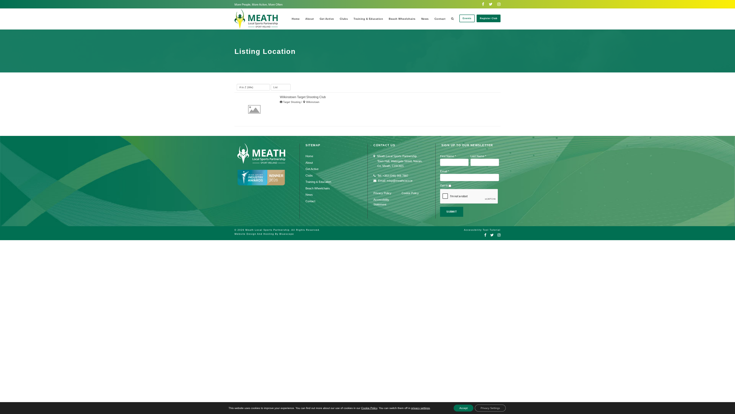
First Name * (448, 156)
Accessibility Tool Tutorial (482, 230)
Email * (444, 171)
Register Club (488, 18)
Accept (463, 408)
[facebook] (483, 4)
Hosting (268, 234)
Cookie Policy (410, 193)
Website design (245, 234)
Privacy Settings (490, 408)
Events (467, 18)
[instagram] (499, 4)
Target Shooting (292, 102)
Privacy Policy (382, 193)
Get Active (327, 18)
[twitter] (490, 4)
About (309, 18)
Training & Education (368, 18)
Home (296, 18)
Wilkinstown (312, 102)
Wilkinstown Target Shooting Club (303, 97)
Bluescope (286, 234)
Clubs (344, 18)
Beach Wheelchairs (402, 18)
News (425, 18)
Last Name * (478, 156)
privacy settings (420, 408)
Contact (440, 18)
